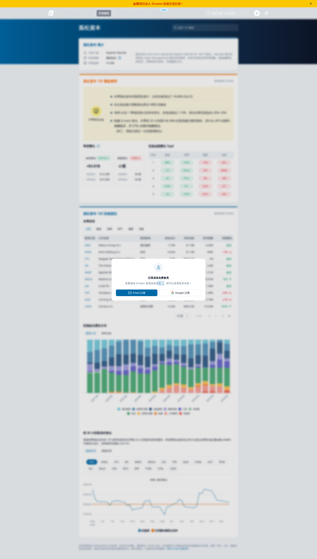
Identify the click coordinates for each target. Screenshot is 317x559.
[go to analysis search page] (51, 13)
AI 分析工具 (70, 13)
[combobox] (229, 13)
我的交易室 (155, 13)
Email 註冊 (139, 292)
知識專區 (121, 13)
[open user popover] (257, 13)
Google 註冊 (182, 292)
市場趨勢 (104, 13)
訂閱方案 (137, 13)
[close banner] (310, 3)
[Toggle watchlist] (266, 13)
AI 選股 (88, 13)
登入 (161, 283)
